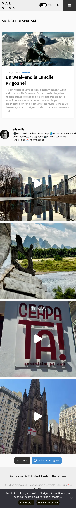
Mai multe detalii (48, 502)
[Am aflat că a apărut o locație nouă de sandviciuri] (38, 339)
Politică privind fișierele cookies (40, 476)
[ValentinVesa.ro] (8, 5)
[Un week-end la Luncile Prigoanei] (38, 49)
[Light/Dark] (43, 5)
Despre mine (16, 476)
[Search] (58, 5)
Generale (26, 73)
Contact (62, 476)
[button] (69, 5)
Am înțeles (26, 502)
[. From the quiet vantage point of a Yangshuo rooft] (38, 261)
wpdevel (38, 488)
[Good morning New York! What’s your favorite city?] (38, 416)
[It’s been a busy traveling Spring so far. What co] (38, 183)
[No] (71, 498)
